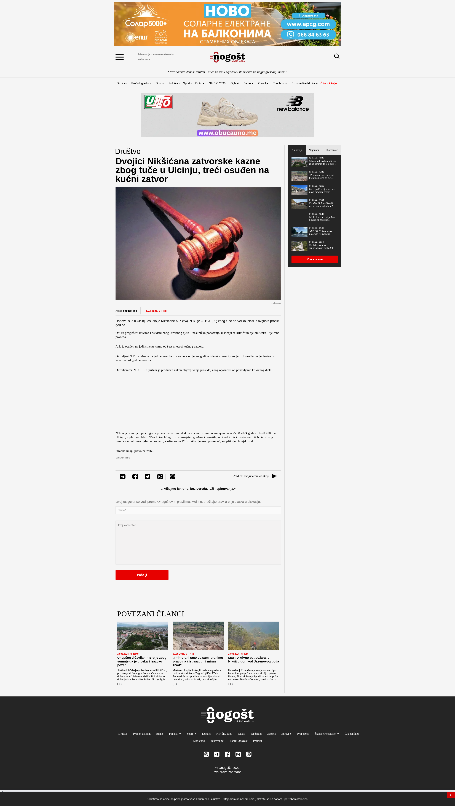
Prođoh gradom (141, 83)
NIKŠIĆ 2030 (217, 83)
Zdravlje (263, 83)
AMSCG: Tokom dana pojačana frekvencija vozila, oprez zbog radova (322, 233)
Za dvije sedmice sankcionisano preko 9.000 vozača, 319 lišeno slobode (322, 247)
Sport (186, 83)
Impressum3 (217, 740)
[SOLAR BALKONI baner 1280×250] (227, 24)
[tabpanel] (314, 211)
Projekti (257, 740)
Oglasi (235, 83)
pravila (222, 501)
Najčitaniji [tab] (314, 150)
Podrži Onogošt (238, 740)
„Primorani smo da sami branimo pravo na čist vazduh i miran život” (198, 661)
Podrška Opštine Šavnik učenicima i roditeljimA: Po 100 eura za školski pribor (321, 205)
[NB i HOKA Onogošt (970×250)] (227, 115)
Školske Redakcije (303, 83)
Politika (173, 83)
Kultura (199, 83)
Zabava (248, 83)
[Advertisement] (198, 403)
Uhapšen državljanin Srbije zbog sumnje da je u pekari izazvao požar (142, 661)
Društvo (122, 83)
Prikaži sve (315, 259)
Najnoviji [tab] (296, 150)
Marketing (199, 740)
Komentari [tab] (332, 150)
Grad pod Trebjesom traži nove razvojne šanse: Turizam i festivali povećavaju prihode (322, 190)
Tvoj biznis (280, 83)
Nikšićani (256, 733)
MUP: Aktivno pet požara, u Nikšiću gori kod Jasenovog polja (253, 659)
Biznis (160, 83)
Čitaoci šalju (328, 83)
